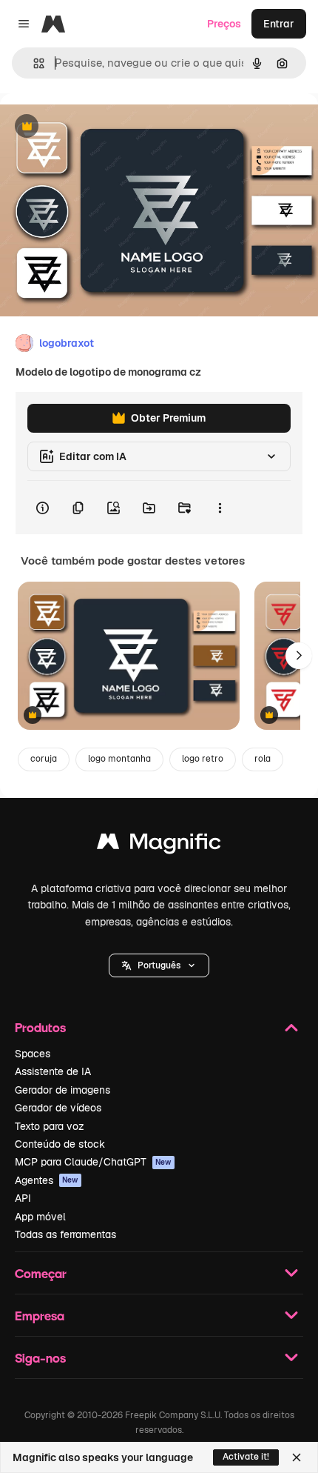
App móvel (40, 1216)
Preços (224, 23)
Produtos (40, 1027)
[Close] (296, 1457)
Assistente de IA (53, 1071)
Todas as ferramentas (65, 1234)
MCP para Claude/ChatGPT (93, 1161)
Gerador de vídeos (58, 1107)
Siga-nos (40, 1358)
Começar (41, 1273)
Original (94, 127)
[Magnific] (159, 845)
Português (159, 965)
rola (262, 759)
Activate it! (246, 1457)
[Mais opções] (219, 507)
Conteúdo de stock (60, 1144)
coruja (43, 759)
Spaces (32, 1053)
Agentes (46, 1180)
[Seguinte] (298, 656)
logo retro (202, 759)
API (23, 1198)
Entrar (278, 23)
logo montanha (119, 759)
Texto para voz (49, 1126)
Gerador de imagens (62, 1090)
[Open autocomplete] (33, 63)
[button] (159, 965)
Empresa (39, 1315)
